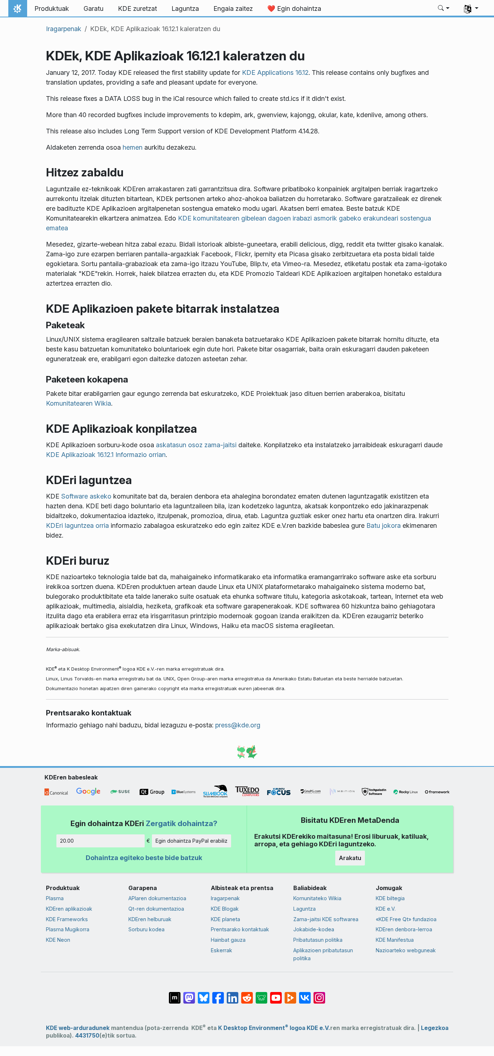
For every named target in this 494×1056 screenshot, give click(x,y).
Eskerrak (221, 950)
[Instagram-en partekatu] (319, 994)
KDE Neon (58, 940)
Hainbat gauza (228, 940)
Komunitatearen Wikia (78, 403)
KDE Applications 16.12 (275, 72)
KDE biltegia (390, 898)
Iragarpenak (63, 29)
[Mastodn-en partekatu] (189, 994)
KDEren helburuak (149, 919)
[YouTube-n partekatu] (276, 994)
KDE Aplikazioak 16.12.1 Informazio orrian (106, 454)
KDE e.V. (386, 909)
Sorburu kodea (146, 929)
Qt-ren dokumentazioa (156, 909)
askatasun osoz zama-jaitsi (196, 445)
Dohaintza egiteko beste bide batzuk (144, 858)
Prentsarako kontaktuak (240, 929)
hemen (132, 147)
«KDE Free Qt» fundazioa (406, 919)
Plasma (55, 898)
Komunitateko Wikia (317, 898)
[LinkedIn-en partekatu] (232, 994)
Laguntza (304, 909)
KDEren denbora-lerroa (404, 929)
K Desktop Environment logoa (261, 1028)
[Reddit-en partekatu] (247, 994)
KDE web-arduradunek (78, 1028)
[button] (444, 8)
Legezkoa (434, 1028)
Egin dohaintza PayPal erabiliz (191, 841)
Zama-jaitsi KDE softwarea (325, 919)
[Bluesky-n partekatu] (203, 994)
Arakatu (350, 858)
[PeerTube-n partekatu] (290, 994)
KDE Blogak (225, 909)
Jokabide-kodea (313, 929)
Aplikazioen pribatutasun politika (323, 954)
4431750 (87, 1035)
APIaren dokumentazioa (157, 898)
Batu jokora (383, 525)
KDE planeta (225, 919)
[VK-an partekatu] (305, 994)
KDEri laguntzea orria (77, 525)
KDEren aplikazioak (69, 909)
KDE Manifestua (395, 940)
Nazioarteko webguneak (406, 950)
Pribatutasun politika (317, 940)
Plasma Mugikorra (67, 929)
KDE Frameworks (67, 919)
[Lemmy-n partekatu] (261, 994)
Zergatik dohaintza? (181, 823)
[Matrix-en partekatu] (174, 994)
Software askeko (86, 496)
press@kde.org (237, 725)
